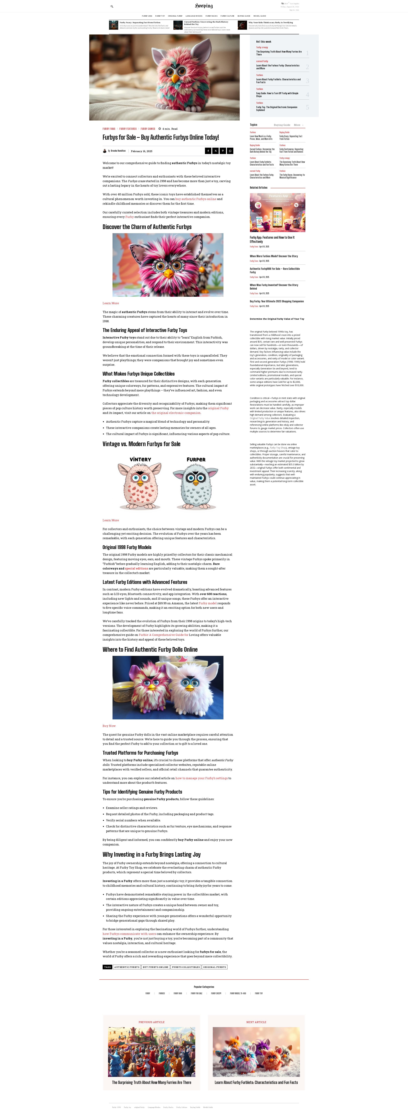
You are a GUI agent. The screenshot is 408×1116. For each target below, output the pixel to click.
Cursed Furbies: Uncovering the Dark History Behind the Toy (206, 22)
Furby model (208, 603)
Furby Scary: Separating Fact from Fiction (140, 22)
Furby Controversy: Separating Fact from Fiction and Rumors (291, 150)
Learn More (111, 303)
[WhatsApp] (230, 151)
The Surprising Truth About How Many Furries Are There (292, 163)
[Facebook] (208, 151)
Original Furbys (214, 967)
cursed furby (262, 61)
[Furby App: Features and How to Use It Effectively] (277, 212)
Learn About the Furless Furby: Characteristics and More (262, 176)
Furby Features (128, 128)
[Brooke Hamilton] (105, 151)
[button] (112, 6)
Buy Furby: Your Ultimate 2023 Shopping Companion (277, 301)
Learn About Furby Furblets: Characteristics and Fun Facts (262, 163)
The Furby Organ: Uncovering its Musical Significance (292, 176)
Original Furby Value (260, 418)
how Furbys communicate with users (129, 934)
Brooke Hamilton (118, 151)
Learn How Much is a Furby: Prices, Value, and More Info (261, 137)
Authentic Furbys (126, 967)
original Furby (218, 408)
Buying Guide (282, 124)
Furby (129, 217)
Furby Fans (109, 128)
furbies (259, 75)
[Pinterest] (223, 151)
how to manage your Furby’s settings (201, 778)
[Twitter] (215, 151)
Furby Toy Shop (278, 447)
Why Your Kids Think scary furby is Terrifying (271, 22)
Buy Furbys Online (155, 967)
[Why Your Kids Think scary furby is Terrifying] (242, 25)
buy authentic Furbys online (195, 199)
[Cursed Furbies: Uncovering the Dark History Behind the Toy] (178, 25)
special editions (136, 568)
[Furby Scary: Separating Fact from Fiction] (113, 25)
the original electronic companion (176, 413)
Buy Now (109, 726)
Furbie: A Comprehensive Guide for (163, 635)
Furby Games (148, 128)
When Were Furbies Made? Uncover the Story (274, 256)
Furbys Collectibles (186, 967)
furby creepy (262, 47)
